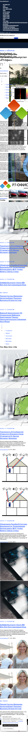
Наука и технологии (12, 63)
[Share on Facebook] (15, 325)
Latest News (6, 12)
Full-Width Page (7, 9)
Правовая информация (11, 25)
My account (6, 13)
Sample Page (6, 15)
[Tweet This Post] (15, 326)
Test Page (5, 21)
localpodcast (4, 70)
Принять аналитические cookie (10, 725)
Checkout (5, 7)
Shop (4, 19)
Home (4, 10)
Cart (4, 6)
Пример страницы (9, 27)
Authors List (6, 4)
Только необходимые (8, 728)
